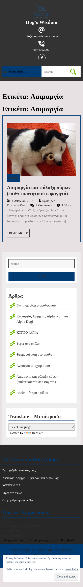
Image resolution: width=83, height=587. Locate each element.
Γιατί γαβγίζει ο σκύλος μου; (37, 305)
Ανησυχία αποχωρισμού (33, 366)
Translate (37, 432)
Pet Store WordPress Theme (28, 549)
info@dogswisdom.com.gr (41, 36)
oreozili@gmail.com (15, 535)
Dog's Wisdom (41, 22)
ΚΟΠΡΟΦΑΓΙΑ (27, 332)
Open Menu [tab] (17, 72)
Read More (19, 234)
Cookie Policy (71, 569)
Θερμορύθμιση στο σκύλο (34, 354)
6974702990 (41, 49)
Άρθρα (13, 177)
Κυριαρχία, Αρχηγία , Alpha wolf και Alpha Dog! (30, 478)
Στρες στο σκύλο (28, 344)
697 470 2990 (11, 531)
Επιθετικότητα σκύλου (32, 393)
